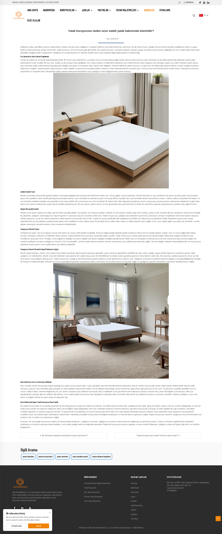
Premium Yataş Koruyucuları (93, 497)
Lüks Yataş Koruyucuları (92, 492)
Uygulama (164, 10)
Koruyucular (67, 10)
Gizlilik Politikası (138, 528)
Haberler (149, 10)
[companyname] (18, 15)
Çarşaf (86, 10)
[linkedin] (208, 3)
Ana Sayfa (32, 10)
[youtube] (204, 3)
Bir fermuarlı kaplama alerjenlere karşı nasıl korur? (64, 435)
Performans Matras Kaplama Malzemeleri (97, 483)
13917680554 (189, 2)
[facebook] (200, 3)
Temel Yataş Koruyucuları (92, 501)
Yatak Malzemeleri (126, 10)
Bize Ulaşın (33, 20)
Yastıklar (103, 10)
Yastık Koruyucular (90, 488)
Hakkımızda (49, 10)
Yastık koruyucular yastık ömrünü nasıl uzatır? (157, 435)
